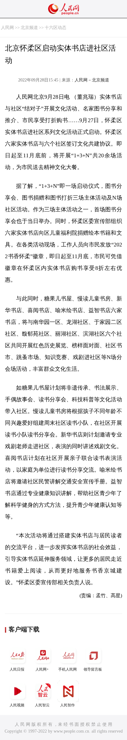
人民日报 (17, 669)
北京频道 (29, 27)
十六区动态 (55, 27)
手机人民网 (67, 669)
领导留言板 (93, 669)
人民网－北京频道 (92, 80)
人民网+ (42, 669)
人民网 (7, 27)
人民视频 (17, 705)
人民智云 (42, 705)
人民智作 (67, 705)
